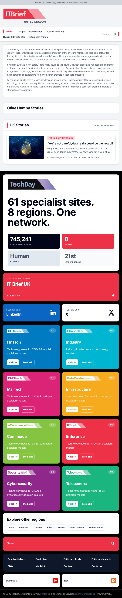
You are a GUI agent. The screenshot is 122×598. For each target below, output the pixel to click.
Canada (38, 527)
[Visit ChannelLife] (83, 331)
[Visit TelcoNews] (83, 472)
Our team (68, 566)
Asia (11, 527)
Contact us (41, 559)
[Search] (115, 34)
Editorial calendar (73, 559)
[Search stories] (112, 543)
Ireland (61, 527)
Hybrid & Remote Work (14, 37)
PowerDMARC (104, 593)
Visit (11, 362)
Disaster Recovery (55, 31)
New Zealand (77, 527)
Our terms (97, 566)
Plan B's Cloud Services (62, 593)
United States (96, 527)
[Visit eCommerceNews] (24, 425)
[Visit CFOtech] (24, 331)
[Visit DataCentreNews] (83, 378)
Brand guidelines (16, 559)
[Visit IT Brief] (83, 425)
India (49, 527)
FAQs (10, 566)
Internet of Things (38, 37)
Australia (23, 527)
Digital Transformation (31, 31)
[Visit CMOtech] (24, 378)
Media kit (28, 362)
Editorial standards (101, 559)
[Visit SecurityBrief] (24, 472)
